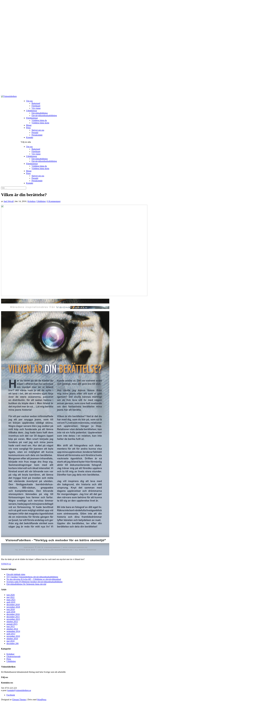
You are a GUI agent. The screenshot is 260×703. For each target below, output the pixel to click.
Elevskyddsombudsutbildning (44, 115)
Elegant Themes (19, 699)
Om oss (29, 101)
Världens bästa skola (40, 123)
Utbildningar (31, 110)
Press (28, 128)
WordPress (41, 699)
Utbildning (41, 201)
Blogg (28, 125)
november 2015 (13, 619)
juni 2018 (10, 609)
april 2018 (10, 612)
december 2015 (13, 617)
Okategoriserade (13, 656)
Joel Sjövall (9, 201)
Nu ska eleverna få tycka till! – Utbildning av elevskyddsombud (33, 579)
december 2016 (13, 614)
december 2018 (13, 604)
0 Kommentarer (54, 201)
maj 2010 (10, 641)
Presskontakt (37, 135)
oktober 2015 (12, 621)
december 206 (12, 643)
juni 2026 (10, 595)
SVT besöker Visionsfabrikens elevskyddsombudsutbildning (32, 577)
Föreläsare (36, 106)
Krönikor (31, 201)
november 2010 (13, 636)
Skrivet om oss (38, 130)
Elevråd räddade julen (15, 574)
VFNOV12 (6, 564)
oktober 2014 (12, 629)
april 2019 (10, 602)
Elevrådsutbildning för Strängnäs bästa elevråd (26, 584)
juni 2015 (10, 626)
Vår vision (36, 108)
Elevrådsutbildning (40, 113)
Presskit (35, 132)
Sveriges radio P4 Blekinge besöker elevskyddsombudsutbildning (34, 582)
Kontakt (29, 137)
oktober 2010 (12, 638)
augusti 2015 (11, 624)
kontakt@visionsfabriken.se (19, 690)
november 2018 (13, 607)
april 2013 (10, 634)
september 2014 (13, 631)
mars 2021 (10, 600)
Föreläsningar (32, 118)
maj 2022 (10, 597)
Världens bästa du (39, 120)
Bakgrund (36, 103)
